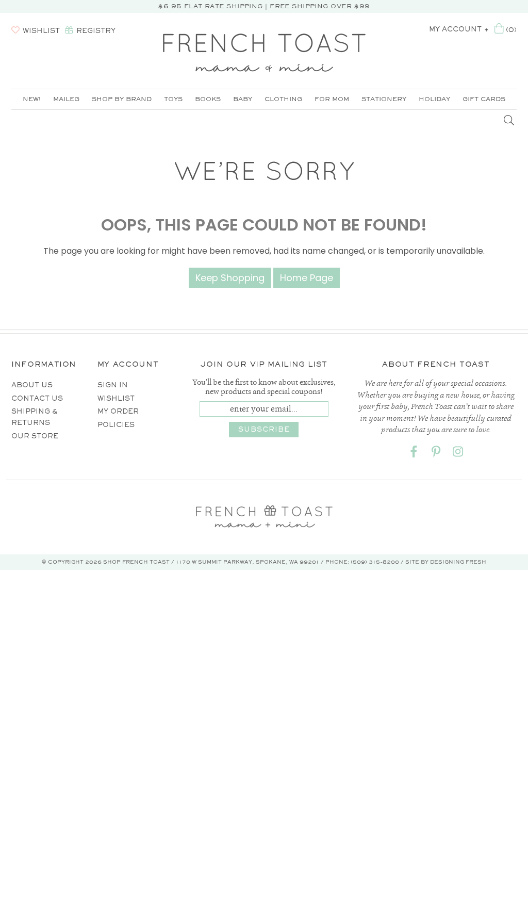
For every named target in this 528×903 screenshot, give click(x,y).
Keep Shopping (230, 277)
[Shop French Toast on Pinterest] (435, 453)
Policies (116, 425)
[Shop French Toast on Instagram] (458, 453)
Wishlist (116, 398)
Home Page (306, 277)
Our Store (34, 436)
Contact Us (37, 398)
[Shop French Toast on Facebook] (413, 453)
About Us (32, 385)
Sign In (112, 385)
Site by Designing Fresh (445, 562)
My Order (118, 411)
